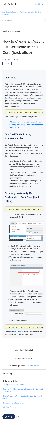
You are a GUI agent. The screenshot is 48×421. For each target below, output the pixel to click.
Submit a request (32, 366)
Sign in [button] (40, 4)
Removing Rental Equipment (13, 403)
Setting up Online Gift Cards (13, 385)
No (30, 354)
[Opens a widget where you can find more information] (8, 417)
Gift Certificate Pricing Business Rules (25, 122)
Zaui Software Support (10, 12)
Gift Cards (5, 15)
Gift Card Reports (9, 407)
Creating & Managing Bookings (30, 12)
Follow (7, 63)
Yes (18, 354)
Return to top (7, 374)
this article (17, 332)
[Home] (9, 5)
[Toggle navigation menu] (36, 4)
